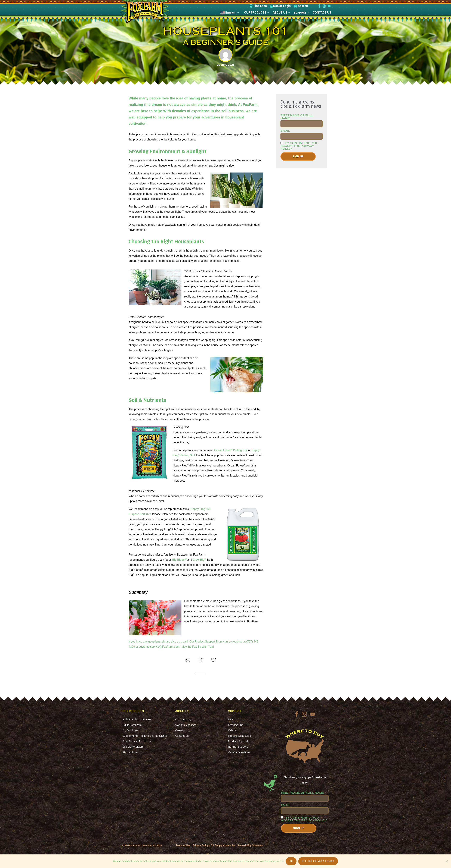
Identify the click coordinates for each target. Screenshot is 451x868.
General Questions (239, 752)
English (230, 12)
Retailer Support (238, 746)
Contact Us (182, 735)
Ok (291, 861)
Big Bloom (179, 559)
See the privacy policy (318, 861)
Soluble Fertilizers (133, 746)
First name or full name (296, 117)
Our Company (183, 719)
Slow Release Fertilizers (136, 741)
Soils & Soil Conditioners (137, 719)
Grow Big (199, 559)
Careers (180, 730)
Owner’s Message (185, 724)
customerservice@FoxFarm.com (159, 646)
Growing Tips (235, 724)
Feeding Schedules (239, 735)
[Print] (187, 659)
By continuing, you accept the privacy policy (299, 146)
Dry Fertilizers (130, 730)
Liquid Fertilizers (132, 724)
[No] (446, 861)
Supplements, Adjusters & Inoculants (144, 735)
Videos (232, 730)
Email (285, 130)
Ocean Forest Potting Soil (231, 450)
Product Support (238, 741)
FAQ (230, 719)
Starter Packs (130, 752)
